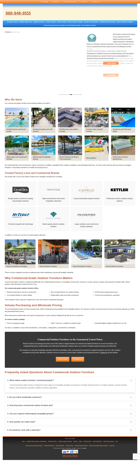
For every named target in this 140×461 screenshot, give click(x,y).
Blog (117, 441)
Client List (84, 2)
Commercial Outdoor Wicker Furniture (98, 445)
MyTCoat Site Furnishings (75, 22)
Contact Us (96, 2)
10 (77, 94)
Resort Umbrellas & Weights (124, 22)
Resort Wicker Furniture (89, 25)
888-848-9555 (18, 13)
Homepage (44, 2)
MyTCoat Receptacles (108, 441)
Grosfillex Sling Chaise (25, 22)
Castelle (75, 441)
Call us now (62, 359)
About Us (56, 2)
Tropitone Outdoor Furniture (65, 441)
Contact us (104, 352)
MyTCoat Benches (97, 441)
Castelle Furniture (50, 22)
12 (80, 94)
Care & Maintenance (69, 2)
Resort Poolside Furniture (73, 25)
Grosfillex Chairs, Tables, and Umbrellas (36, 441)
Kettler (80, 441)
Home (23, 441)
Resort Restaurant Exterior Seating (54, 25)
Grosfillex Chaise (52, 441)
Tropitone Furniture (38, 22)
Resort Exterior (69, 445)
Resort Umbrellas (60, 445)
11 (79, 94)
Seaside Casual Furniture (91, 22)
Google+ (84, 448)
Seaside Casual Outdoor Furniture (34, 445)
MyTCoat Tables (88, 441)
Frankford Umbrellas (49, 445)
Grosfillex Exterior (12, 22)
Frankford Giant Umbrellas (107, 22)
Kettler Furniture (62, 22)
